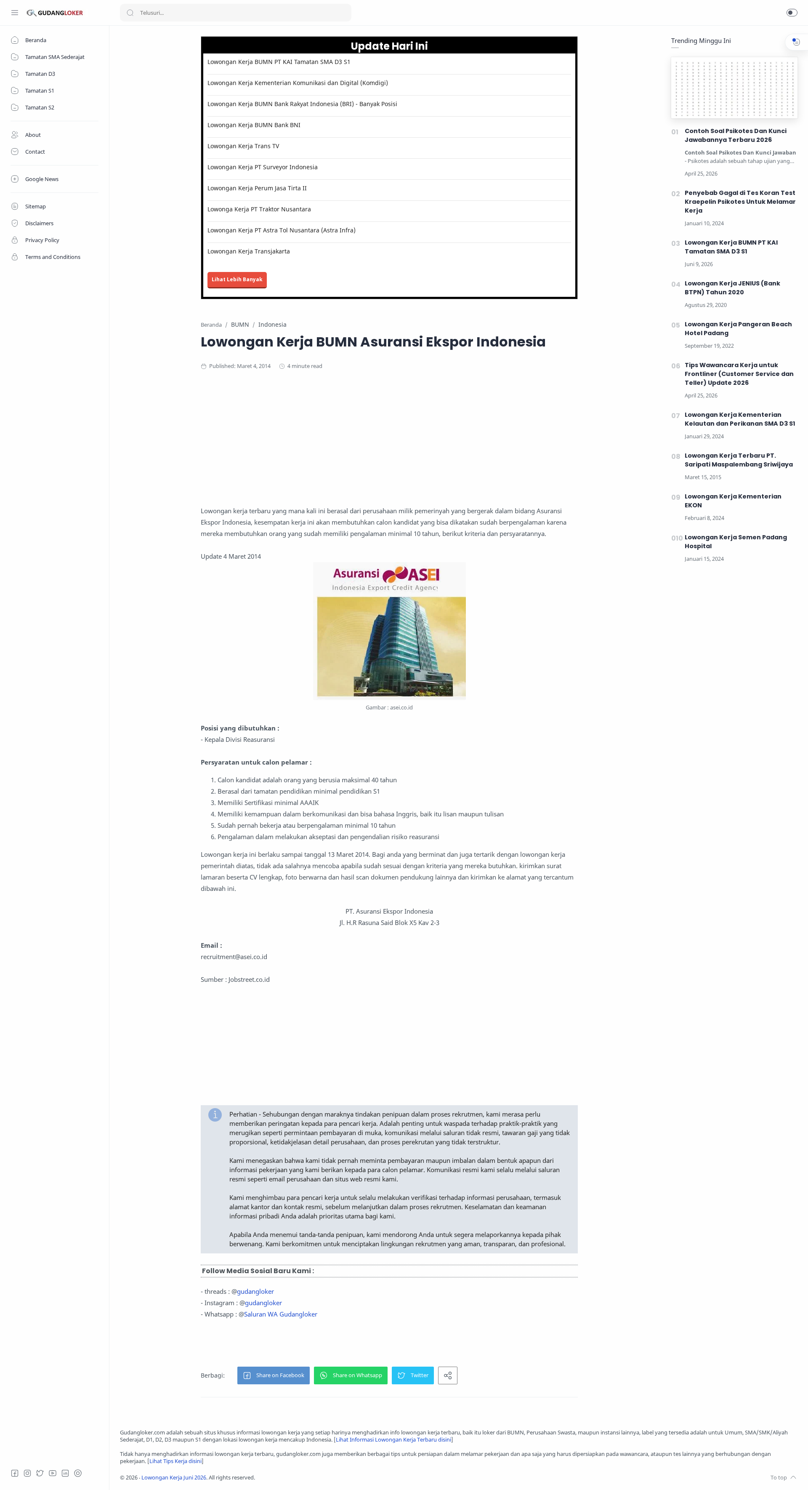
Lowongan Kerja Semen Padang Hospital (736, 541)
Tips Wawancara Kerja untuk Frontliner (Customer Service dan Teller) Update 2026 (739, 374)
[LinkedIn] (65, 1473)
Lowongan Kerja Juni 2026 (173, 1477)
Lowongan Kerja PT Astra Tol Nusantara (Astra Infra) (281, 230)
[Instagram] (27, 1473)
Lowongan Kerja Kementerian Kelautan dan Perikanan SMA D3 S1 (740, 419)
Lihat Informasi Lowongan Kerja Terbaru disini (393, 1439)
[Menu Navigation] (15, 12)
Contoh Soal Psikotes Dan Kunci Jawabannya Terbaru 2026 (736, 135)
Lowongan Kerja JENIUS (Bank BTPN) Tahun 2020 (732, 287)
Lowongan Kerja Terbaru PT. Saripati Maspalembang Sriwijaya (739, 460)
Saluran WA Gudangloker (280, 1314)
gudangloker (255, 1291)
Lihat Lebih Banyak (237, 279)
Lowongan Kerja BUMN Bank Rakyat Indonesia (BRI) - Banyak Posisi (302, 104)
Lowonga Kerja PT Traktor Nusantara (259, 209)
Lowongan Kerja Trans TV (243, 146)
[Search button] (130, 12)
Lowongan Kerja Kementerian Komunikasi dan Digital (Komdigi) (297, 83)
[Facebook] (15, 1473)
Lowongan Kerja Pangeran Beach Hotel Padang (738, 328)
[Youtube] (52, 1473)
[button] (792, 12)
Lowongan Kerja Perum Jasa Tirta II (257, 188)
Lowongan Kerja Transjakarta (248, 251)
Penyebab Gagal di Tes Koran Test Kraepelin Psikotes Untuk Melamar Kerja (740, 202)
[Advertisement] (389, 446)
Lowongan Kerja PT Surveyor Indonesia (262, 167)
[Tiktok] (78, 1473)
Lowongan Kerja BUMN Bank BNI (253, 125)
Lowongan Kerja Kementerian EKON (733, 500)
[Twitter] (40, 1473)
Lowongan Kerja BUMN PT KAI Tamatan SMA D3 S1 (279, 62)
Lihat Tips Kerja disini (175, 1461)
